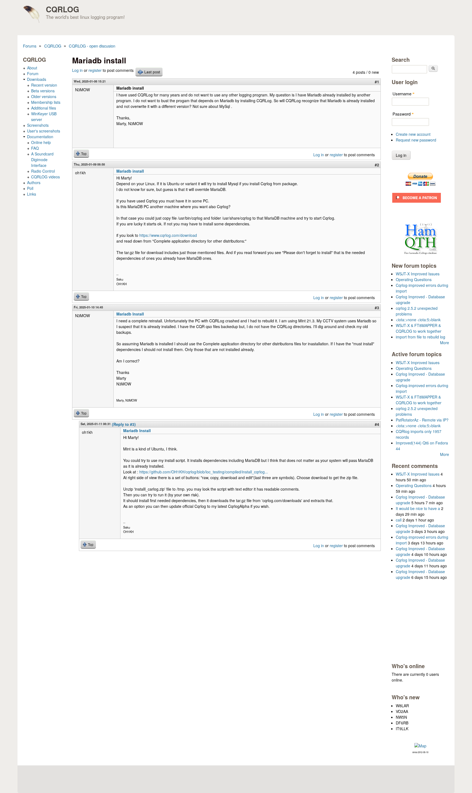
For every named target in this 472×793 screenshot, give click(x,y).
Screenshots (38, 125)
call (399, 520)
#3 (377, 307)
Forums (29, 46)
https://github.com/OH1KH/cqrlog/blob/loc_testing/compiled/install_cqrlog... (203, 471)
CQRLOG (62, 9)
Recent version (44, 85)
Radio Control (43, 171)
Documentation (40, 136)
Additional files (43, 108)
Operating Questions (414, 279)
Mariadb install (130, 171)
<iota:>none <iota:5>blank (418, 319)
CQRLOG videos (45, 176)
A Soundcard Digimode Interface (42, 159)
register (95, 70)
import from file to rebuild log (420, 337)
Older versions (43, 96)
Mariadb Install (130, 314)
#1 (377, 81)
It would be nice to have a (418, 508)
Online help (41, 142)
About (32, 67)
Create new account (413, 134)
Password (403, 114)
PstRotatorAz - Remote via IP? (422, 420)
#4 (377, 424)
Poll (30, 188)
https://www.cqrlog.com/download (168, 235)
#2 (377, 164)
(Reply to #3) (124, 424)
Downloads (36, 79)
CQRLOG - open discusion (92, 46)
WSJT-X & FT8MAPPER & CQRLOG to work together (418, 328)
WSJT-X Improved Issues (417, 273)
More (444, 342)
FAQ (35, 148)
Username (404, 93)
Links (31, 194)
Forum (33, 73)
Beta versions (43, 90)
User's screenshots (43, 131)
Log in (77, 70)
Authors (33, 182)
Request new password (416, 140)
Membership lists (45, 102)
